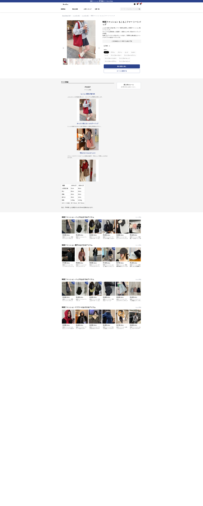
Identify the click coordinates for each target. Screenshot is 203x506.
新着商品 (63, 9)
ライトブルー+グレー (116, 55)
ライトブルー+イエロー (110, 58)
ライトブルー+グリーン (130, 55)
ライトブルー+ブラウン (110, 61)
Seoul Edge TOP (66, 15)
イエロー (133, 52)
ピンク (126, 52)
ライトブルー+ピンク (124, 61)
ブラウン (113, 52)
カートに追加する (122, 71)
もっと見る (138, 217)
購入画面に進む (121, 66)
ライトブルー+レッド (124, 58)
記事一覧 (97, 9)
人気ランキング (87, 9)
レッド (106, 55)
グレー (106, 52)
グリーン (120, 52)
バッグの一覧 (76, 15)
